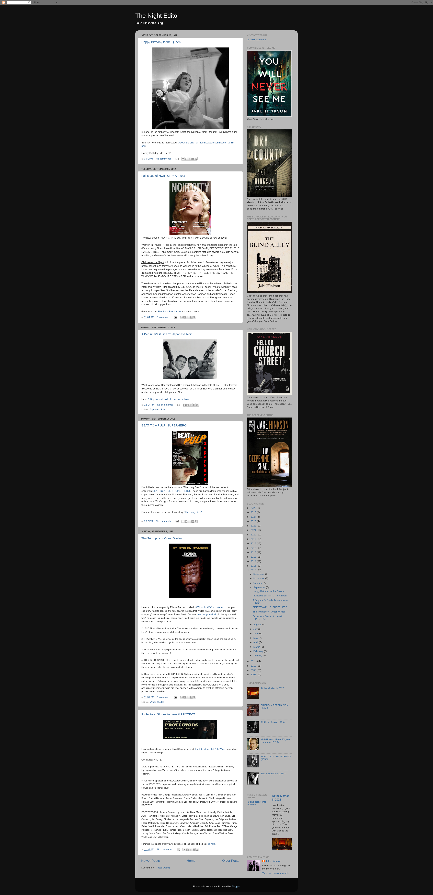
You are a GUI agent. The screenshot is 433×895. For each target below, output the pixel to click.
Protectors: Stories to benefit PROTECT (168, 714)
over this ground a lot (207, 614)
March (257, 647)
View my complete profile (275, 873)
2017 (254, 548)
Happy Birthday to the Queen (161, 42)
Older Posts (230, 860)
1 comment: (163, 317)
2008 (254, 674)
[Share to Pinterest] (196, 159)
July (255, 629)
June (256, 633)
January (258, 655)
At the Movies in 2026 (272, 688)
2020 (254, 534)
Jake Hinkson (273, 861)
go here (211, 844)
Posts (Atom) (163, 867)
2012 (254, 570)
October (258, 583)
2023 (254, 521)
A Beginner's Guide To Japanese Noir (166, 334)
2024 (254, 517)
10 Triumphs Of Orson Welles (208, 607)
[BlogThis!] (186, 159)
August (257, 624)
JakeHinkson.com (256, 39)
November (259, 578)
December (259, 574)
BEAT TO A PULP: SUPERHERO (164, 425)
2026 (254, 508)
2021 (254, 530)
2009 (254, 670)
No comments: (164, 158)
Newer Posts (150, 860)
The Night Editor (157, 15)
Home (191, 860)
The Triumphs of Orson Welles (162, 538)
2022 (254, 525)
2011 (253, 661)
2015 (254, 557)
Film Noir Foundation (169, 311)
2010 (254, 666)
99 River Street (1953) (273, 722)
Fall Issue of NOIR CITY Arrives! (163, 175)
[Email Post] (176, 158)
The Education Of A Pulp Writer (210, 749)
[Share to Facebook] (192, 159)
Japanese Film (158, 409)
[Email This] (183, 159)
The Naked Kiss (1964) (273, 773)
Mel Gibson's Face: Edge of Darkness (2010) (275, 740)
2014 (254, 561)
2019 (254, 539)
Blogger (236, 886)
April (256, 642)
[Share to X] (189, 159)
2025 (254, 512)
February (258, 651)
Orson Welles (157, 702)
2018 (254, 543)
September (259, 587)
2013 (254, 566)
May (256, 638)
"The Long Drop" (193, 512)
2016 (254, 552)
